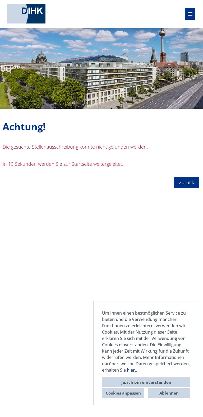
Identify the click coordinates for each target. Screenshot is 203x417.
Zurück (186, 182)
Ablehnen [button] (169, 393)
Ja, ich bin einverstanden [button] (146, 382)
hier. (131, 370)
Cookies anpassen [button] (123, 393)
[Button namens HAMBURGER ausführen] (190, 14)
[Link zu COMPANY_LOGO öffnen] (26, 14)
